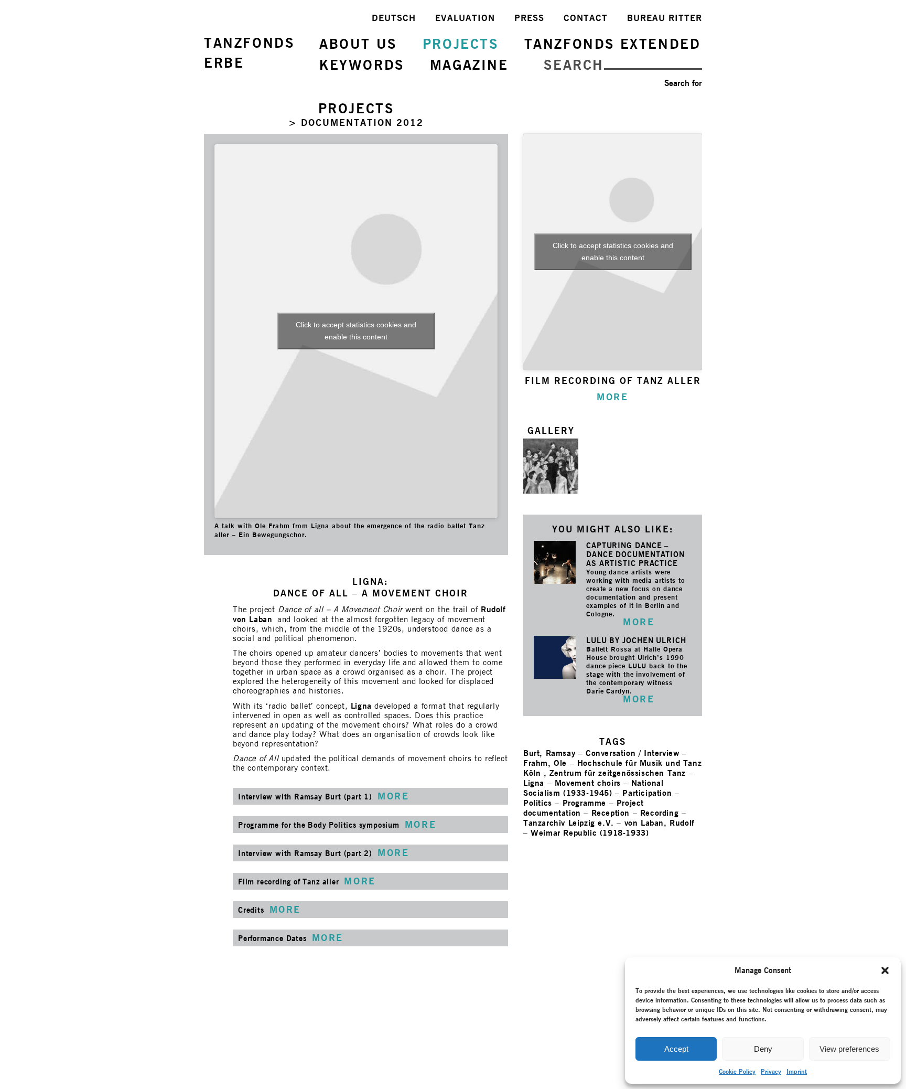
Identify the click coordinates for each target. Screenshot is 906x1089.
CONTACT (586, 18)
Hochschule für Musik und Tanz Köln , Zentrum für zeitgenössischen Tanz (612, 768)
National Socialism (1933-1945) (593, 788)
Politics (537, 803)
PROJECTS (461, 44)
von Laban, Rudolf (659, 823)
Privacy (771, 1071)
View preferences (849, 1048)
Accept (676, 1048)
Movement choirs (588, 783)
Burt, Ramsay (549, 753)
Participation (647, 793)
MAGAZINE (469, 65)
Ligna (361, 706)
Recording (659, 813)
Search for (683, 83)
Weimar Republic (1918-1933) (590, 833)
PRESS (529, 18)
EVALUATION (465, 18)
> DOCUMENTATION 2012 (356, 122)
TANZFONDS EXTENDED (612, 44)
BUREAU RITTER (664, 18)
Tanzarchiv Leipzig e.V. (568, 823)
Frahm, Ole (545, 763)
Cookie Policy (737, 1071)
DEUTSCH (394, 18)
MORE (638, 621)
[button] (885, 970)
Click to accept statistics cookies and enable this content (356, 331)
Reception (610, 813)
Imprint (796, 1071)
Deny (763, 1048)
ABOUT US (358, 44)
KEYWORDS (361, 65)
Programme (584, 803)
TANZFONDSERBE (249, 53)
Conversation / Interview (632, 753)
